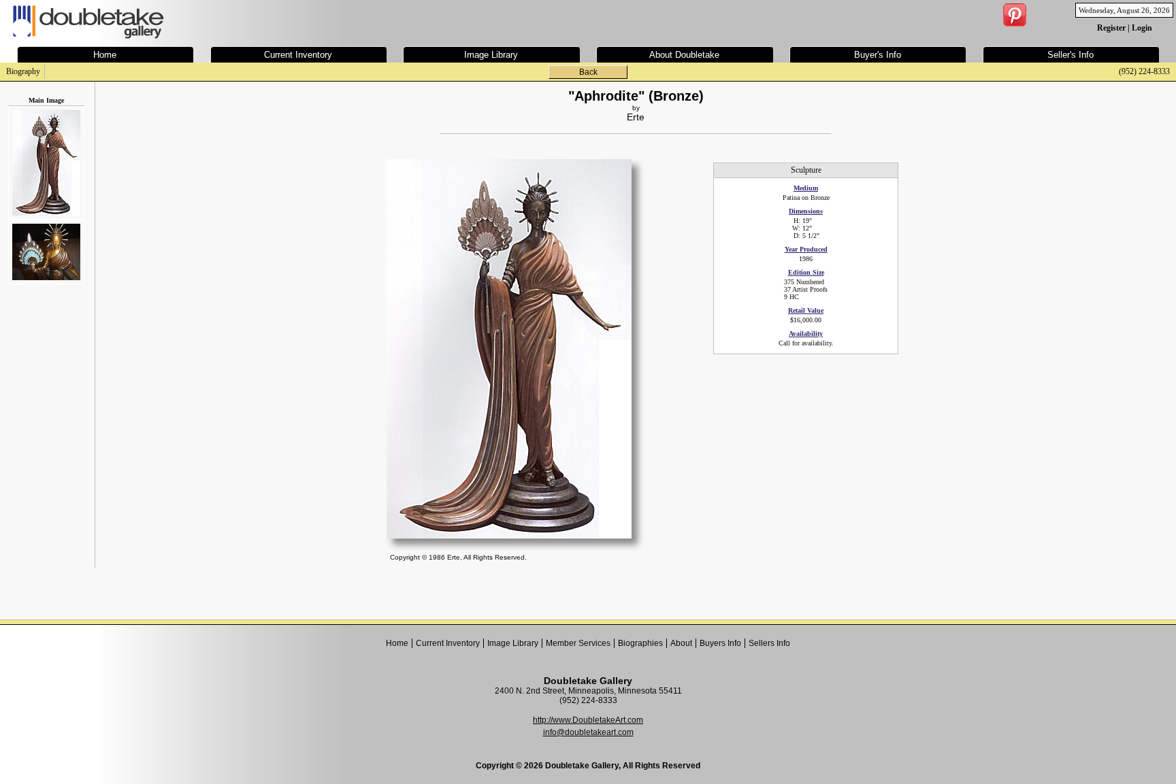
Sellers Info (769, 643)
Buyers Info (720, 643)
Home (397, 643)
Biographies (640, 643)
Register (1111, 28)
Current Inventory (448, 643)
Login (1142, 28)
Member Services (578, 643)
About (681, 643)
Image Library (512, 643)
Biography (23, 71)
